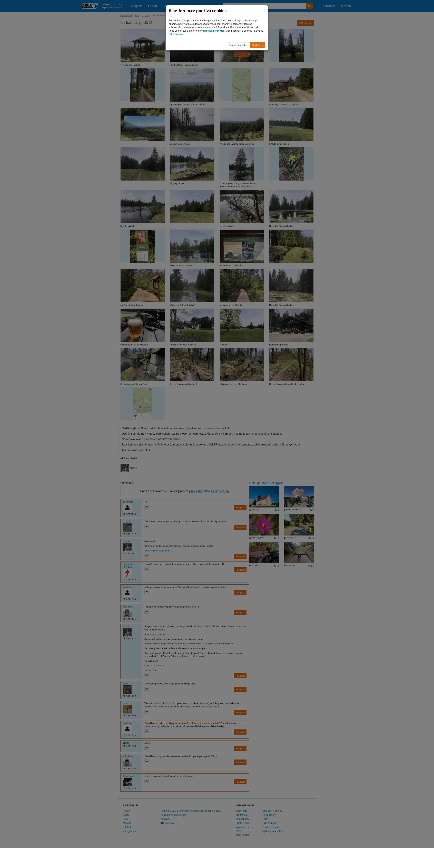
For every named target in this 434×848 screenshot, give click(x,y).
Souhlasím (257, 45)
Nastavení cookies (238, 45)
